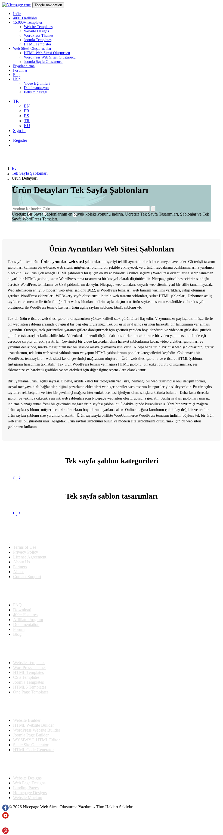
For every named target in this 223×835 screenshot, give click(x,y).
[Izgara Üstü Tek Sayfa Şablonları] (26, 504)
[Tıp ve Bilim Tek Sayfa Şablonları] (12, 473)
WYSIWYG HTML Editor (36, 740)
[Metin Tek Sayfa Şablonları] (15, 504)
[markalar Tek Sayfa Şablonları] (19, 504)
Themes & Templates (31, 648)
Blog (16, 75)
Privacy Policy (25, 552)
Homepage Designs (30, 792)
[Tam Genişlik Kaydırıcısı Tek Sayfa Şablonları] (41, 504)
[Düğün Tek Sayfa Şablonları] (20, 473)
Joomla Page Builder (31, 735)
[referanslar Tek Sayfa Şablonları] (51, 504)
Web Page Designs (29, 783)
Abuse (18, 571)
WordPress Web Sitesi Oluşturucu (50, 57)
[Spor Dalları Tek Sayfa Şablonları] (31, 473)
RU (27, 125)
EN (27, 106)
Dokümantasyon (36, 88)
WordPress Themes (38, 35)
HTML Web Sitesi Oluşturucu (47, 53)
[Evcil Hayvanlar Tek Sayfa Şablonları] (28, 473)
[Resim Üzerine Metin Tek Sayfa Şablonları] (34, 504)
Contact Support (27, 576)
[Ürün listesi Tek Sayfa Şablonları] (53, 504)
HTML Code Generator (33, 749)
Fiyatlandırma (24, 66)
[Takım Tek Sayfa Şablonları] (58, 504)
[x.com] (5, 824)
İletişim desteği (35, 92)
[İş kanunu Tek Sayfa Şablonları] (30, 473)
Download (22, 609)
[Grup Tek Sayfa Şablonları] (24, 504)
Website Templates (38, 27)
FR (26, 111)
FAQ (17, 605)
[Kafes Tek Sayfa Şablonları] (13, 504)
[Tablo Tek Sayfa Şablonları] (23, 504)
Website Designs (36, 31)
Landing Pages (26, 787)
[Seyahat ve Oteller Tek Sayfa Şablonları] (15, 473)
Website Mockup (27, 797)
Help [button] (16, 79)
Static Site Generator (30, 744)
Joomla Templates (37, 40)
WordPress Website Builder (36, 730)
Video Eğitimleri (37, 83)
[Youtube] (5, 817)
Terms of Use (24, 547)
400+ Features (25, 614)
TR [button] (16, 101)
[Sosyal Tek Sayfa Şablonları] (50, 504)
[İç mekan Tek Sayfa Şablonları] (19, 473)
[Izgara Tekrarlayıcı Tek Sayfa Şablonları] (37, 504)
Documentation (26, 624)
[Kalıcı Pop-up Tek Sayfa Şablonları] (39, 504)
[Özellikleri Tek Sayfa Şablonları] (54, 504)
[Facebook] (5, 809)
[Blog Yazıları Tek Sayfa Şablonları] (46, 504)
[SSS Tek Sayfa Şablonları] (45, 504)
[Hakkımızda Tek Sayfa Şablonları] (22, 504)
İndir (17, 14)
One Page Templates (30, 692)
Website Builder (27, 720)
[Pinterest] (5, 832)
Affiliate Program (28, 619)
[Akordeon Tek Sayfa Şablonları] (31, 504)
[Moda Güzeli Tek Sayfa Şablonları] (35, 473)
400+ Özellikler (25, 18)
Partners (20, 566)
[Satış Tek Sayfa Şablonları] (13, 473)
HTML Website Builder (33, 725)
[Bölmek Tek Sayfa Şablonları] (35, 504)
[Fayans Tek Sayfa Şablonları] (57, 504)
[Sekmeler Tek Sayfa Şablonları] (27, 504)
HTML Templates (37, 44)
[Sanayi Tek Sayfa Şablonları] (24, 473)
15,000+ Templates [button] (27, 22)
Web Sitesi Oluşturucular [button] (32, 49)
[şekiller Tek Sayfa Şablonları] (38, 504)
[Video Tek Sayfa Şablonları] (47, 504)
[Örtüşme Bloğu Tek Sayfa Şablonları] (12, 504)
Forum (18, 629)
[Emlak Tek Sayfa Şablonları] (32, 473)
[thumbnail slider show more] (14, 478)
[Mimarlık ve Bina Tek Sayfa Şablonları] (22, 473)
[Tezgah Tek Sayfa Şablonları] (28, 504)
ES (26, 115)
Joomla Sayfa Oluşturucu (43, 62)
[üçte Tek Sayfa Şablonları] (30, 504)
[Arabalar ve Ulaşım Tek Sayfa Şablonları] (17, 473)
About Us (21, 562)
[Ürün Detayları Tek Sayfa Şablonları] (49, 504)
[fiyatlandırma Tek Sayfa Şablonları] (17, 504)
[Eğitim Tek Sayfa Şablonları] (27, 473)
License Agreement (29, 557)
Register (20, 140)
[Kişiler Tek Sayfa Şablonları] (32, 504)
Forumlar (20, 70)
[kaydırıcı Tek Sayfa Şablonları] (43, 504)
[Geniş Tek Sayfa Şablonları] (56, 504)
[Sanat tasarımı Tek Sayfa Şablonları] (23, 473)
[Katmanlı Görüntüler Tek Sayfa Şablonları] (16, 504)
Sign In (19, 130)
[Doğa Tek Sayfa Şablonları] (26, 473)
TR (27, 120)
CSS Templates (26, 677)
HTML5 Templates (29, 687)
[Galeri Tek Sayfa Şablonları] (42, 504)
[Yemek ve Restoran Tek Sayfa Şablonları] (16, 473)
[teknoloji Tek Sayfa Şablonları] (34, 473)
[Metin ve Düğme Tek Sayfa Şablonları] (20, 504)
